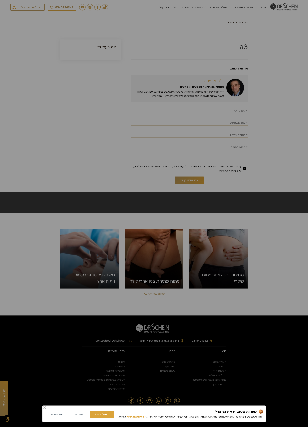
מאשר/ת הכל (102, 414)
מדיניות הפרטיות (135, 416)
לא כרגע (79, 414)
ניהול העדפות (56, 414)
